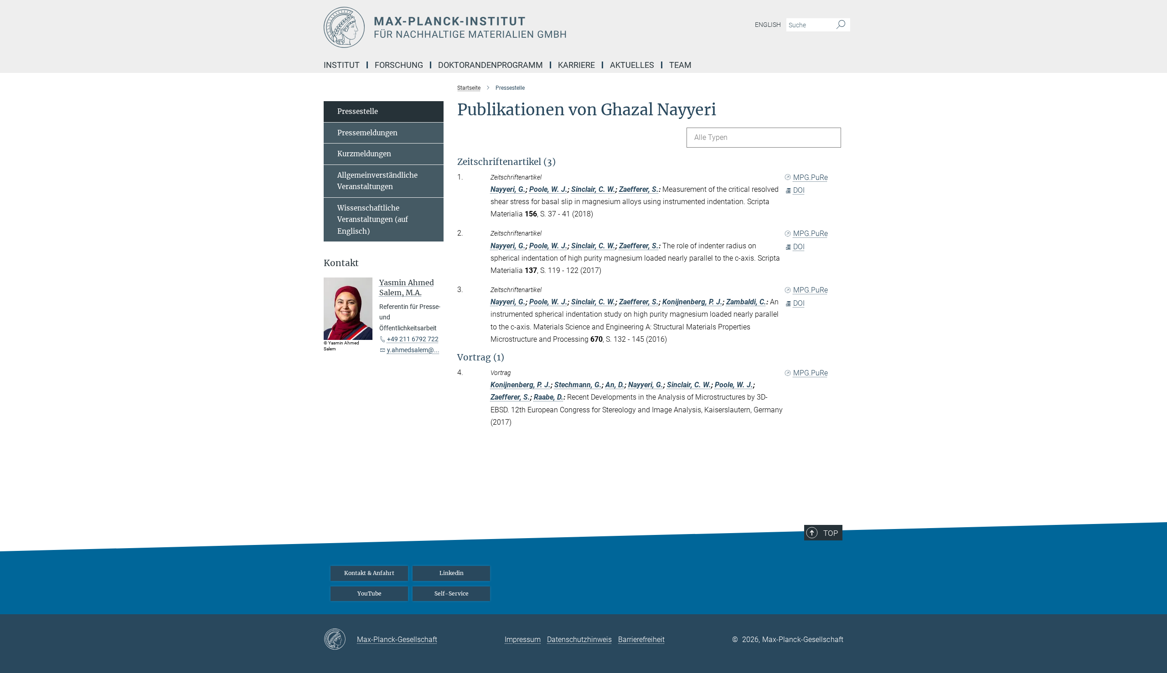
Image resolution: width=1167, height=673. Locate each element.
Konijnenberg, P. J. (692, 302)
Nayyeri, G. (508, 189)
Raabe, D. (548, 397)
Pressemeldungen (367, 132)
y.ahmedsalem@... (413, 350)
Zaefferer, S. (639, 189)
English (768, 24)
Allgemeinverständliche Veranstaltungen (377, 181)
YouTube (369, 593)
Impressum (523, 639)
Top (830, 533)
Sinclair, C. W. (593, 189)
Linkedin (451, 573)
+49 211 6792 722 (413, 339)
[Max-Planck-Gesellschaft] (340, 640)
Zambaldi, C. (746, 302)
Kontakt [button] (341, 263)
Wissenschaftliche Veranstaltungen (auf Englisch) (372, 220)
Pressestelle (357, 111)
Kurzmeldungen (364, 153)
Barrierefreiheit (641, 639)
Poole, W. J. (548, 189)
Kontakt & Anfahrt (369, 573)
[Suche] (840, 25)
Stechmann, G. (578, 384)
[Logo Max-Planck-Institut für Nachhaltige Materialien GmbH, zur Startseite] (495, 27)
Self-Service (451, 593)
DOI (799, 190)
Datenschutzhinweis (579, 639)
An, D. (615, 384)
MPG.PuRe (810, 177)
